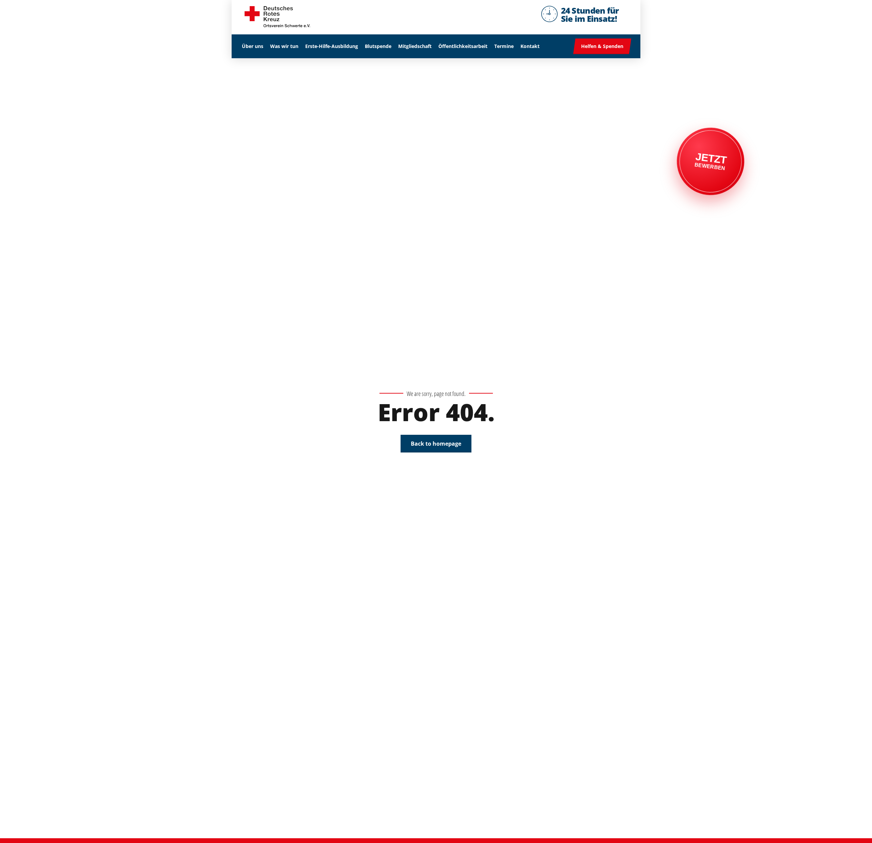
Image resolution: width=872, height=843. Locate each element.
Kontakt (530, 46)
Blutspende (378, 46)
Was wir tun (284, 46)
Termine (504, 46)
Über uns (252, 46)
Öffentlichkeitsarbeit (462, 46)
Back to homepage (436, 443)
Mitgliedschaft (415, 46)
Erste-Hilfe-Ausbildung (331, 46)
